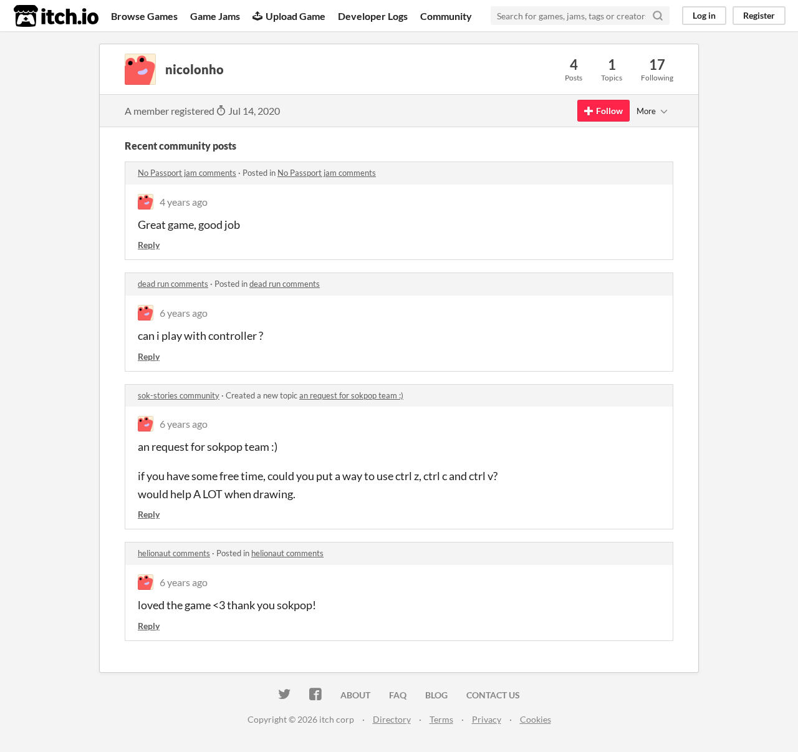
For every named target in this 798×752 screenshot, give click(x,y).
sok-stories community (178, 395)
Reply (149, 244)
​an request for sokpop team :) (351, 395)
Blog (436, 695)
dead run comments (173, 284)
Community (446, 16)
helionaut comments (174, 553)
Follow (609, 110)
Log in (704, 15)
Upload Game (295, 16)
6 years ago (184, 313)
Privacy (486, 719)
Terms (441, 719)
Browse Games (144, 16)
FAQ (397, 695)
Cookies (535, 719)
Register (759, 15)
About (355, 695)
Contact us (493, 695)
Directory (392, 719)
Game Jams (215, 16)
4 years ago (184, 202)
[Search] (658, 15)
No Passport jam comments (187, 173)
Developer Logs (373, 16)
